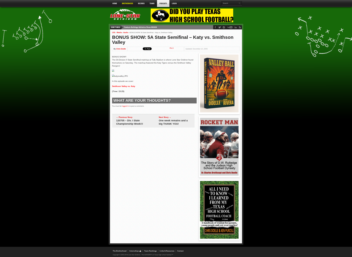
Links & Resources (167, 251)
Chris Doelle (121, 49)
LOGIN (174, 3)
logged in (125, 106)
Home (114, 3)
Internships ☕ (135, 251)
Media (119, 32)
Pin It (171, 48)
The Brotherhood (120, 251)
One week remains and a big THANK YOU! (173, 122)
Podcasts (163, 3)
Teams (152, 3)
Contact (180, 251)
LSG (113, 32)
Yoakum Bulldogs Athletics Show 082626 (140, 27)
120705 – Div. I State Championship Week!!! (129, 122)
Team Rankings (150, 251)
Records (141, 3)
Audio (125, 32)
